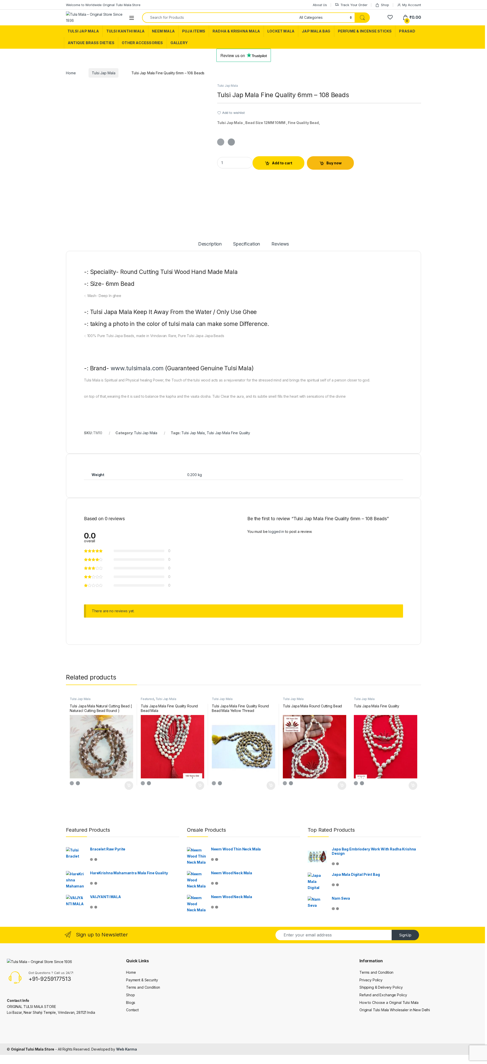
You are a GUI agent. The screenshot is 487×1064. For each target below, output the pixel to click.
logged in (276, 531)
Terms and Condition (143, 987)
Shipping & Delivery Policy (381, 987)
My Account (411, 5)
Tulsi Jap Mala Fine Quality (228, 433)
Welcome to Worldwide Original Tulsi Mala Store (103, 5)
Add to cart (282, 163)
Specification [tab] (246, 244)
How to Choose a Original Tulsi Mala (389, 1002)
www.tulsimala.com (137, 368)
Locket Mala (280, 31)
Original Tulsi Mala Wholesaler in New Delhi (394, 1010)
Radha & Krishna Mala (236, 31)
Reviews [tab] (280, 244)
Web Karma (126, 1049)
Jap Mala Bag (316, 31)
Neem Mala (163, 31)
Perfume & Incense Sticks (365, 31)
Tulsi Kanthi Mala (125, 31)
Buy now (334, 163)
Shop (385, 5)
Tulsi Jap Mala (83, 31)
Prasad (407, 31)
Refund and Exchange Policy (383, 995)
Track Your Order (354, 5)
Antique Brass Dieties (91, 43)
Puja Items (193, 31)
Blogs (130, 1002)
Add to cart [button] (129, 785)
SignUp (405, 935)
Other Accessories (142, 43)
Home (71, 73)
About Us (320, 5)
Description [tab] (210, 244)
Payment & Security (142, 980)
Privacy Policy (370, 980)
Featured (147, 699)
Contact (132, 1010)
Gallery (179, 43)
